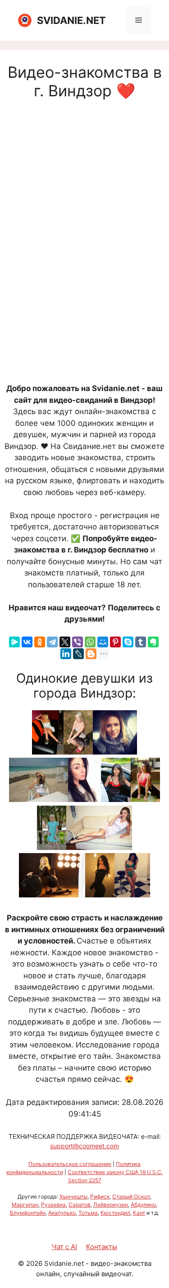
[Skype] (128, 642)
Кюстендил (115, 1212)
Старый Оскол (131, 1196)
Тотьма (88, 1212)
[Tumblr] (140, 642)
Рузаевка (53, 1204)
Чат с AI (64, 1246)
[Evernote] (153, 642)
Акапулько (62, 1212)
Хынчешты (73, 1196)
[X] (64, 642)
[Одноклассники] (39, 642)
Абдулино (143, 1204)
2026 (34, 1263)
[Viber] (77, 642)
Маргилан (25, 1204)
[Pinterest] (115, 642)
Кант (139, 1212)
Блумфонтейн (28, 1212)
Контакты (101, 1246)
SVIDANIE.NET (71, 20)
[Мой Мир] (102, 642)
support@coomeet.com (84, 1146)
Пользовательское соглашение (69, 1164)
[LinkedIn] (65, 653)
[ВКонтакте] (27, 642)
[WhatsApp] (90, 642)
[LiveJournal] (78, 653)
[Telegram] (52, 642)
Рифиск (100, 1196)
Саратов (80, 1204)
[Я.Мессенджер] (14, 642)
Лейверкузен (110, 1204)
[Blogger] (91, 653)
